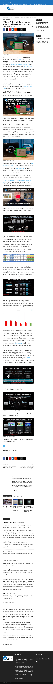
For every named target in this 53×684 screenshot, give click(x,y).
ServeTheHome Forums (42, 4)
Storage (19, 14)
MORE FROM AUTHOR (17, 496)
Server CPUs (12, 17)
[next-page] (5, 514)
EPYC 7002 (14, 450)
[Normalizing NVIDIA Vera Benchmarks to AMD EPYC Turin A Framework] (18, 502)
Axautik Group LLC (10, 682)
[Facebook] (4, 1)
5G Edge (15, 14)
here (33, 675)
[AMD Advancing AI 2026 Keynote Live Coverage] (7, 502)
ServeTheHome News (6, 4)
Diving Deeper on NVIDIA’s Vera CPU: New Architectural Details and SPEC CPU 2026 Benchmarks (29, 509)
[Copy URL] (24, 29)
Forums (4, 14)
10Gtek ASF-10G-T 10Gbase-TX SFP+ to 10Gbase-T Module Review (9, 467)
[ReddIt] (15, 29)
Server (10, 14)
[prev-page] (3, 514)
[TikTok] (10, 1)
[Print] (21, 29)
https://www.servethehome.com (17, 476)
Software (37, 14)
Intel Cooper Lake (28, 66)
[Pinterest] (10, 29)
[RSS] (8, 1)
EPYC (10, 450)
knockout (19, 59)
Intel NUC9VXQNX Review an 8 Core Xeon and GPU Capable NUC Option (27, 467)
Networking (24, 14)
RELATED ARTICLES (7, 496)
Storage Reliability (14, 4)
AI (7, 14)
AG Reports (30, 4)
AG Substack (25, 4)
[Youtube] (14, 1)
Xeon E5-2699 (27, 167)
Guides (42, 14)
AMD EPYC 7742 (20, 168)
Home (4, 17)
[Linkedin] (6, 1)
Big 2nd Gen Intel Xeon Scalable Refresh (20, 64)
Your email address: (40, 30)
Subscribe (35, 4)
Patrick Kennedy (7, 26)
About (20, 4)
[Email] (18, 29)
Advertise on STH (19, 664)
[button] (48, 14)
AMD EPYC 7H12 (8, 172)
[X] (12, 1)
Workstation (31, 14)
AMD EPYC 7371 (18, 343)
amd (7, 450)
